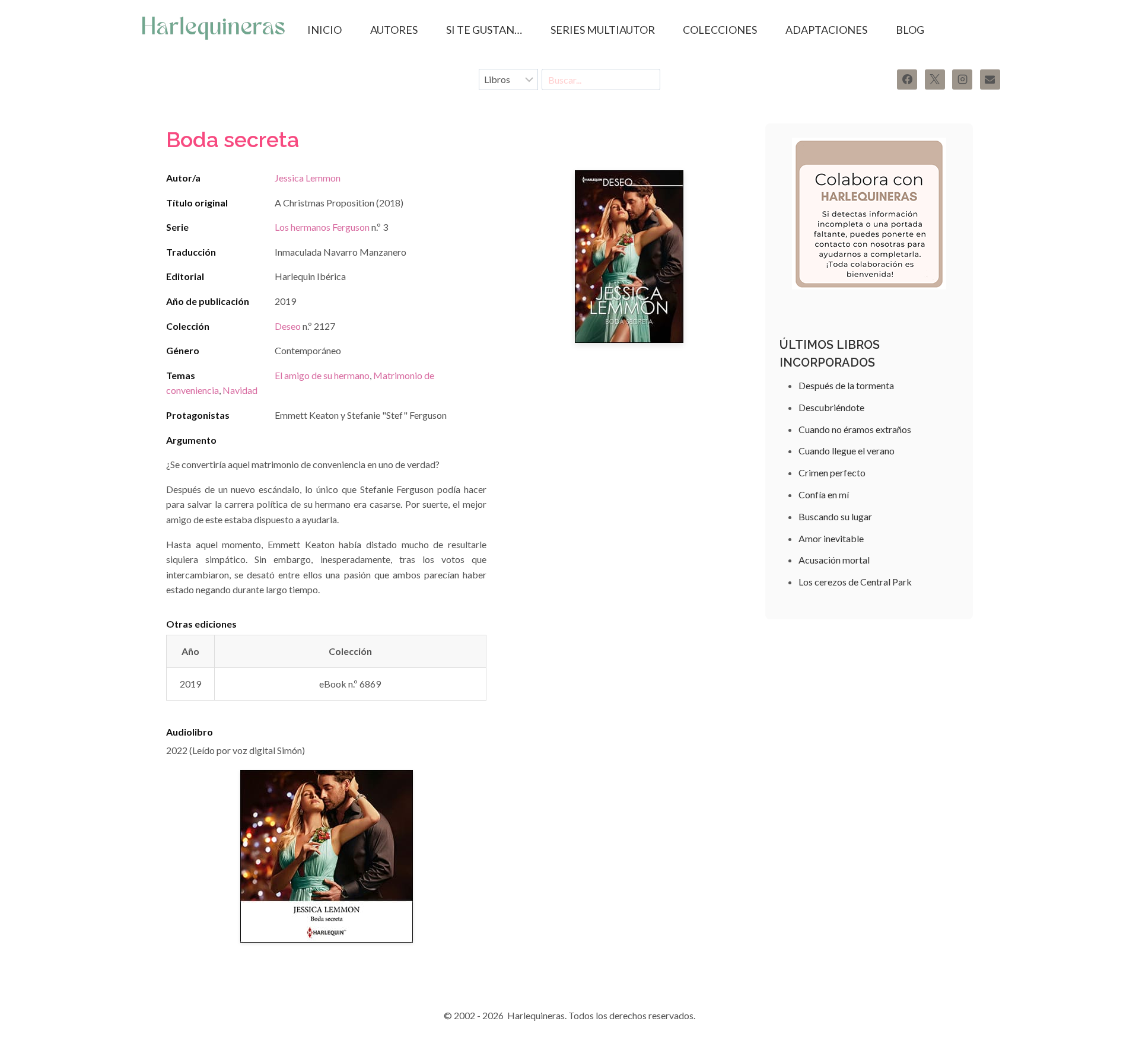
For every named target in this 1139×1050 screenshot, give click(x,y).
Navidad (239, 390)
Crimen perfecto (832, 472)
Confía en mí (823, 494)
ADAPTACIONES (826, 29)
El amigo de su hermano (322, 375)
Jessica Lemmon (308, 177)
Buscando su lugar (835, 516)
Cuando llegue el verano (846, 450)
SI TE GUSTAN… (484, 29)
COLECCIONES (720, 29)
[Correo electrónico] (990, 79)
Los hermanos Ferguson (322, 227)
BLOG (910, 29)
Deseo (288, 326)
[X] (935, 79)
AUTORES (394, 29)
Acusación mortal (834, 559)
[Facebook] (907, 79)
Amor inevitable (831, 538)
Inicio (324, 29)
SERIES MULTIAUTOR (603, 29)
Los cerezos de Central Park (855, 581)
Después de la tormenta (846, 385)
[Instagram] (962, 79)
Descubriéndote (831, 407)
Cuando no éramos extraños (854, 429)
